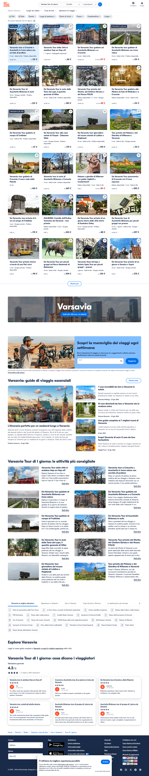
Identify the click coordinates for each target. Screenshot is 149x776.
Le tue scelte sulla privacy (76, 754)
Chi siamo (107, 743)
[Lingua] (133, 3)
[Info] (34, 21)
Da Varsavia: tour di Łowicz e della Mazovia (117, 680)
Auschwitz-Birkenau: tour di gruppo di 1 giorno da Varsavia (74, 705)
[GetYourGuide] (6, 4)
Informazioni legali (74, 747)
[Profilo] (142, 3)
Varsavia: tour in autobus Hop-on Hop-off (26, 680)
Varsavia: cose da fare (39, 732)
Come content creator (130, 747)
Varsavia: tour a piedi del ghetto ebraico (25, 704)
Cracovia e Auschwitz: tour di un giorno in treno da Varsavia (74, 681)
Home (10, 732)
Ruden (26, 732)
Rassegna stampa (110, 754)
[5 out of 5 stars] (29, 683)
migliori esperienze (56, 649)
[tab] (23, 603)
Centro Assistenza (74, 743)
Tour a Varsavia (56, 732)
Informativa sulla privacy (16, 373)
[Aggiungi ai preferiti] (37, 26)
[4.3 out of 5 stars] (14, 672)
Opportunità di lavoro (111, 747)
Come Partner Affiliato (130, 750)
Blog (105, 750)
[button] (23, 43)
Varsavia (37, 649)
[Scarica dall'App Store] (56, 754)
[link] (23, 43)
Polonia (18, 732)
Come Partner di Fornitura (131, 743)
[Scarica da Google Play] (56, 745)
